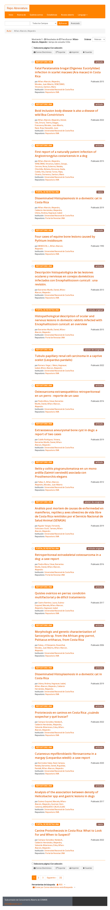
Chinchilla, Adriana (42, 169)
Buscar (64, 23)
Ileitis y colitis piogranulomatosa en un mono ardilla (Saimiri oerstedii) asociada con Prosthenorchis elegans (66, 472)
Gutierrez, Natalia (55, 166)
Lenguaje (82, 15)
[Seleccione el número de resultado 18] (33, 761)
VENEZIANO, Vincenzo (44, 164)
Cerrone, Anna (41, 166)
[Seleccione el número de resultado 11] (33, 476)
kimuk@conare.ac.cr (13, 904)
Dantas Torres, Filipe (54, 172)
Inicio (11, 15)
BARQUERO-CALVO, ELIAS (54, 807)
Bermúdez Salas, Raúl (47, 763)
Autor (9, 31)
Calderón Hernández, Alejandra (48, 725)
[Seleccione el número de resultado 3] (33, 163)
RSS (60, 885)
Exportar (61, 52)
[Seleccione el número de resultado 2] (33, 119)
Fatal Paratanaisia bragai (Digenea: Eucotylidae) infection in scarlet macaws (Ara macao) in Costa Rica (68, 72)
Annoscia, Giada (58, 169)
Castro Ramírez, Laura (47, 603)
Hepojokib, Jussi (51, 128)
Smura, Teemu (45, 123)
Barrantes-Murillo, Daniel (48, 290)
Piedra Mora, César (46, 401)
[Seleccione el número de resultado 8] (33, 362)
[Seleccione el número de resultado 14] (33, 601)
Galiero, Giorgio (60, 164)
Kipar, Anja (39, 128)
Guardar (88, 52)
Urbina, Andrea (41, 213)
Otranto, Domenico (43, 174)
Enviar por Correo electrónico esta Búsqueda (54, 887)
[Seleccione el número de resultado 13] (33, 562)
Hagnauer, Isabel (55, 213)
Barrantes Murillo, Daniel (45, 442)
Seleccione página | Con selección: (48, 48)
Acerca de (21, 15)
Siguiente (51, 878)
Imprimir (75, 52)
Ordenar (87, 39)
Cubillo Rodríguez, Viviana (49, 440)
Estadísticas (52, 15)
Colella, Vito (40, 172)
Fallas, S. (41, 482)
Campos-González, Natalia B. (50, 840)
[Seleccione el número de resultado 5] (33, 243)
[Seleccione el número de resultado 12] (33, 520)
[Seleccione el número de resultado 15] (33, 641)
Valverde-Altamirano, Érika (46, 845)
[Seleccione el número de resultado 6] (33, 282)
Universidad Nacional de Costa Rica (59, 90)
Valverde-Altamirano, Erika (46, 727)
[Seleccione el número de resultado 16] (33, 682)
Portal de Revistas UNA (55, 218)
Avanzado (75, 23)
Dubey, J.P (42, 645)
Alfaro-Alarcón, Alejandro (49, 81)
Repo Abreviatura (17, 8)
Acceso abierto (67, 15)
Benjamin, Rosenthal (56, 645)
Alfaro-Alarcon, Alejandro (51, 368)
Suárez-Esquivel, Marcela (49, 801)
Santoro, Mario (50, 87)
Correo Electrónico (44, 52)
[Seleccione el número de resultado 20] (33, 839)
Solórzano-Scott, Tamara (45, 528)
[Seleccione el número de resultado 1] (33, 78)
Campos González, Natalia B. (50, 722)
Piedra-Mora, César (46, 564)
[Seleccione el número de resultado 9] (33, 399)
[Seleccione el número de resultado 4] (33, 206)
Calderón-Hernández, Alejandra (48, 210)
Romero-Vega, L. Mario (47, 365)
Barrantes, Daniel (49, 766)
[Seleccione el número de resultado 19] (33, 800)
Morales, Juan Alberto (44, 84)
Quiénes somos (36, 15)
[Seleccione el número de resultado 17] (33, 721)
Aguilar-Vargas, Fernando (49, 526)
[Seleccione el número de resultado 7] (33, 324)
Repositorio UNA (52, 92)
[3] (61, 878)
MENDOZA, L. (43, 246)
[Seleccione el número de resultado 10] (33, 437)
